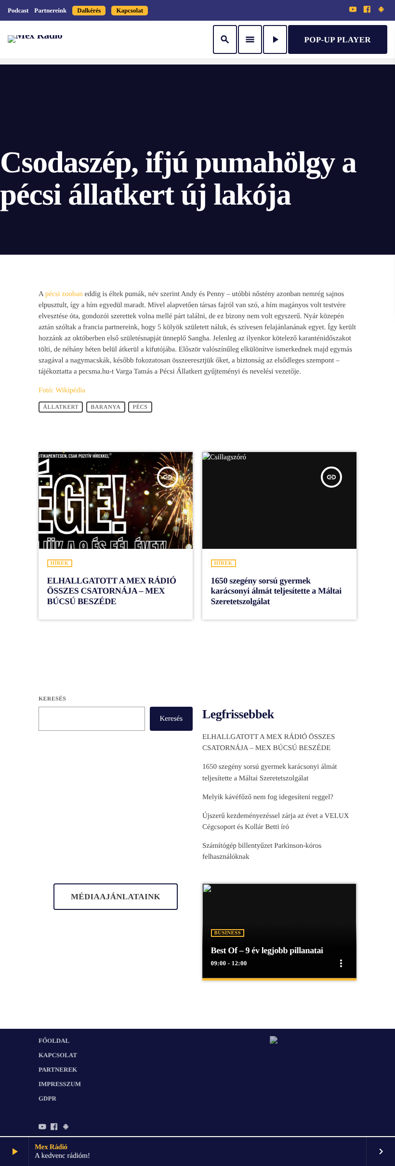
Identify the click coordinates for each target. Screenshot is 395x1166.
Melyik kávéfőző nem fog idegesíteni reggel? (267, 797)
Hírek (60, 563)
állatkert (61, 407)
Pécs (139, 407)
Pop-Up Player (337, 39)
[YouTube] (353, 10)
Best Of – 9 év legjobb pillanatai (267, 950)
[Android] (381, 10)
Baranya (105, 407)
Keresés (52, 698)
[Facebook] (367, 10)
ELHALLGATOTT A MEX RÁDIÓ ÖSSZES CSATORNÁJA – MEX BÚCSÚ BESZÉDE (111, 591)
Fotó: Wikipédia (62, 390)
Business (227, 933)
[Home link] (35, 39)
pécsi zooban (64, 294)
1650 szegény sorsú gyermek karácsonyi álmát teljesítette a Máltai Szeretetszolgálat (276, 591)
